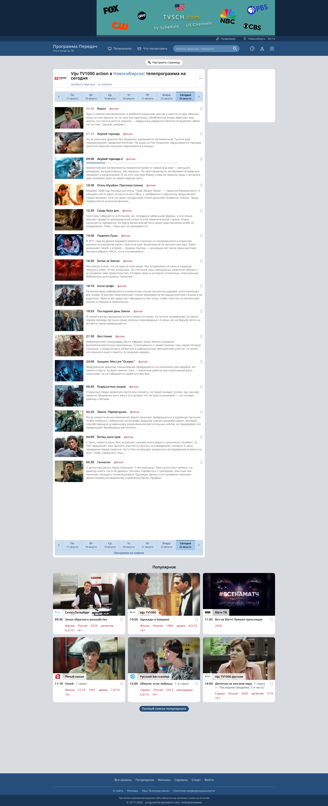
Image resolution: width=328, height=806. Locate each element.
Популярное (145, 780)
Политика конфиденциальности (194, 791)
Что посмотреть (155, 48)
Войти (209, 780)
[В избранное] (201, 108)
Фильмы (164, 780)
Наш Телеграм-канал (155, 791)
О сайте (118, 791)
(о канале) (105, 84)
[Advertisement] (129, 512)
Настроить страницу (166, 62)
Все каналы (123, 780)
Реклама (132, 791)
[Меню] (272, 48)
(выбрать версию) (83, 84)
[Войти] (262, 48)
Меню (200, 78)
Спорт (196, 780)
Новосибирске (128, 73)
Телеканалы (123, 48)
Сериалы (181, 780)
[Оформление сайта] (252, 48)
